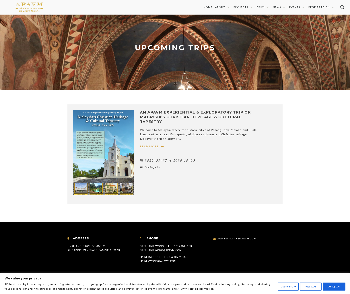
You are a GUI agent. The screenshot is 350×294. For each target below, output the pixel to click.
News (277, 7)
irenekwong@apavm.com (158, 261)
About (220, 7)
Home (208, 7)
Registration (319, 7)
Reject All (310, 286)
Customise (287, 286)
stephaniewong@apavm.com (161, 250)
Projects (241, 7)
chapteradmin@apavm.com (236, 238)
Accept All (334, 286)
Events (294, 7)
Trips (260, 7)
